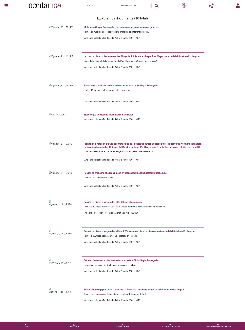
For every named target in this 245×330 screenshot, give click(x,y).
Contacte (26, 326)
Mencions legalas (122, 326)
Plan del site (74, 326)
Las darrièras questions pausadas (218, 326)
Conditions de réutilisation (170, 326)
